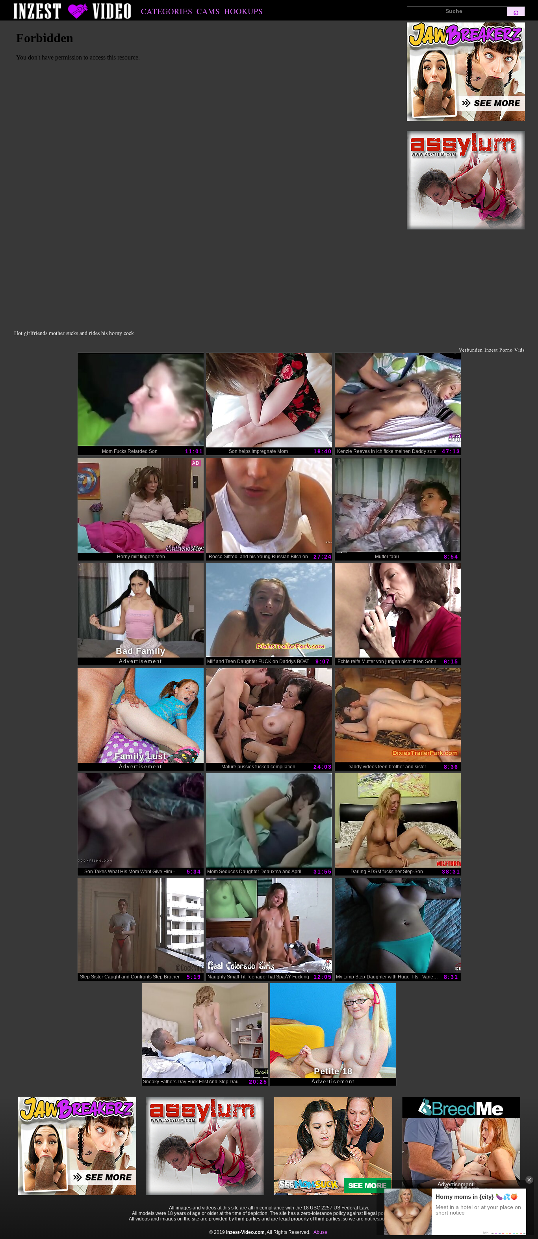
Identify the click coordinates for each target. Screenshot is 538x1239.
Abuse (320, 1232)
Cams (208, 11)
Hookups (243, 11)
